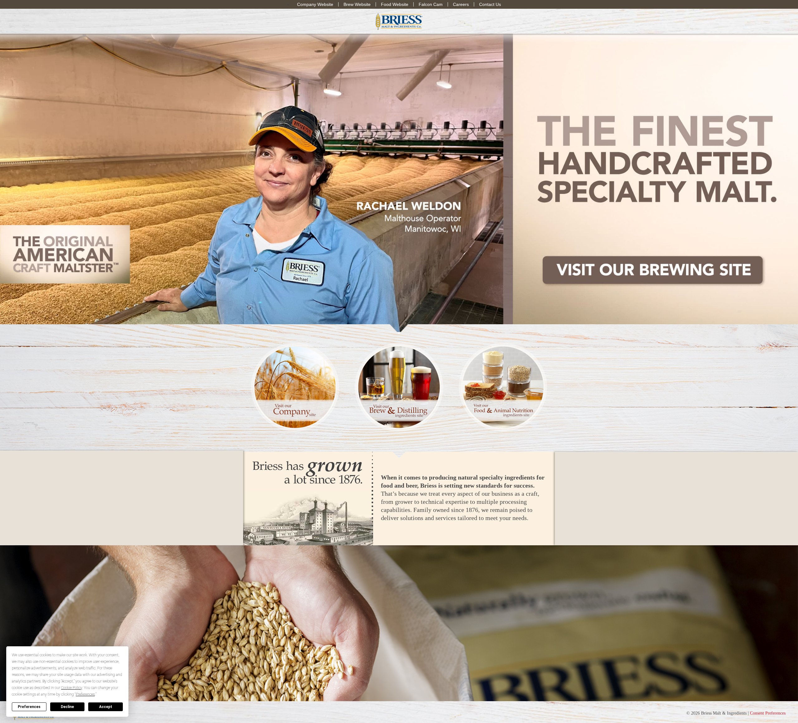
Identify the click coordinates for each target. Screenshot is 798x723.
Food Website (394, 4)
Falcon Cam (431, 4)
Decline (67, 707)
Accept (105, 707)
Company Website (315, 4)
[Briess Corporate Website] (295, 386)
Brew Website (357, 4)
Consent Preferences (768, 713)
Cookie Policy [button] (71, 688)
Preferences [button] (85, 694)
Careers (461, 4)
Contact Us (490, 4)
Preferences (29, 707)
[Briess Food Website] (503, 386)
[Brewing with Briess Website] (399, 386)
